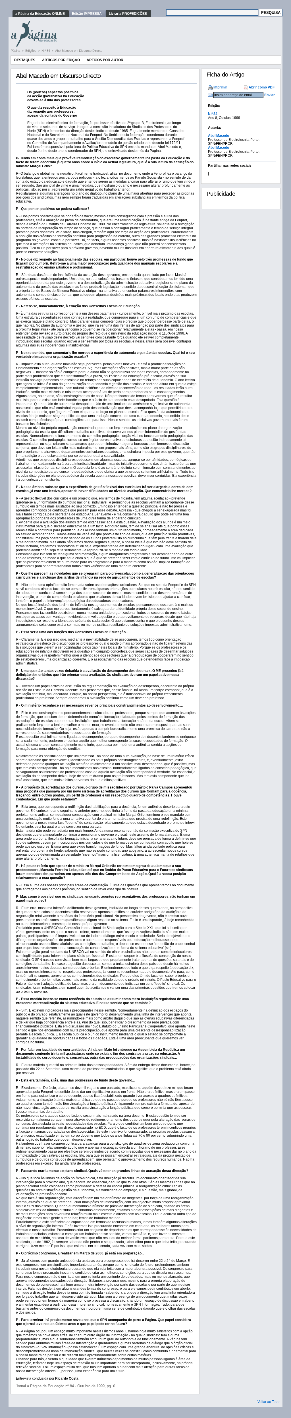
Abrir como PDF (262, 87)
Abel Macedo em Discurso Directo (78, 50)
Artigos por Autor (105, 60)
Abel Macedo (218, 136)
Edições (31, 50)
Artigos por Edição (61, 60)
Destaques (24, 60)
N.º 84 (46, 50)
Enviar (269, 95)
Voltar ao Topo (268, 1402)
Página (16, 50)
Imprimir (220, 87)
